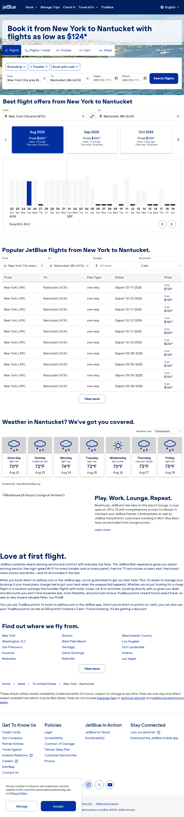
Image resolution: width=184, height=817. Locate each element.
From (10, 76)
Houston (8, 653)
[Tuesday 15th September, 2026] (150, 205)
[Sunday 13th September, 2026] (138, 198)
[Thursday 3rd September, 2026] (81, 193)
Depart (97, 76)
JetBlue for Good (97, 732)
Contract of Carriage (59, 744)
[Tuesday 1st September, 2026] (69, 193)
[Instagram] (88, 784)
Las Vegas (129, 658)
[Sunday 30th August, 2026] (58, 193)
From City (87, 803)
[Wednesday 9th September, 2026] (115, 195)
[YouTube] (110, 784)
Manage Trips (50, 7)
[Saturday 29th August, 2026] (52, 193)
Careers (10, 761)
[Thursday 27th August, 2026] (40, 205)
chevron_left (6, 140)
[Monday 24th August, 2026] (23, 193)
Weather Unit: (144, 431)
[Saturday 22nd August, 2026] (12, 193)
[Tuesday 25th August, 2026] (29, 193)
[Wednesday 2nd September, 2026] (75, 193)
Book (32, 7)
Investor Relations (17, 755)
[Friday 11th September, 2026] (127, 192)
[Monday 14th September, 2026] (144, 198)
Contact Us (10, 772)
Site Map (8, 767)
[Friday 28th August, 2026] (46, 193)
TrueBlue (107, 7)
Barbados (9, 658)
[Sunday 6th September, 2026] (98, 205)
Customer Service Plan (61, 755)
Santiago (68, 647)
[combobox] (24, 80)
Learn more (103, 530)
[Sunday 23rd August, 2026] (17, 193)
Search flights (164, 78)
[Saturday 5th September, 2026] (92, 197)
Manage (21, 806)
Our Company (12, 738)
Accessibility (54, 738)
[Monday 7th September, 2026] (104, 205)
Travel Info (88, 7)
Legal (48, 732)
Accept (58, 806)
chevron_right (178, 140)
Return (126, 76)
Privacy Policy (18, 793)
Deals (21, 684)
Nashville (68, 658)
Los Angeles (130, 641)
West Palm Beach (74, 641)
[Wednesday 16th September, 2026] (155, 205)
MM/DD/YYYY (104, 80)
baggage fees (106, 698)
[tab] (11, 50)
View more (92, 668)
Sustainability (95, 738)
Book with (145, 258)
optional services (133, 698)
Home (6, 684)
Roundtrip (14, 67)
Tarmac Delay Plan (57, 749)
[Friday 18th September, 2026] (167, 205)
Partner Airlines (13, 744)
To (51, 76)
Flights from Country (107, 803)
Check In (69, 7)
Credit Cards (11, 732)
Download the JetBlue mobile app (154, 738)
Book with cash (64, 67)
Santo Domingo (73, 653)
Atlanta (127, 653)
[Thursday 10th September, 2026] (121, 205)
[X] (99, 784)
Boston (67, 635)
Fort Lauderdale (133, 647)
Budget (97, 258)
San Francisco (12, 647)
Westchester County (137, 635)
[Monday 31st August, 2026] (63, 193)
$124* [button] (77, 36)
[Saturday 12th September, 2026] (132, 205)
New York (8, 635)
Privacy (50, 761)
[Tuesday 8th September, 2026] (109, 205)
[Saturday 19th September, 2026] (173, 205)
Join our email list (145, 732)
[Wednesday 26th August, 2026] (35, 193)
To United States (44, 684)
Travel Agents (12, 749)
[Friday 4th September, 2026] (86, 191)
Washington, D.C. (14, 641)
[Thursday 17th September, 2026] (161, 197)
